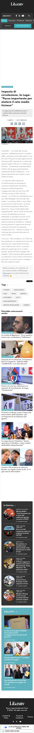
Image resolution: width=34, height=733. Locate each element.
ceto (18, 297)
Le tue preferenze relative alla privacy (19, 727)
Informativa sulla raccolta (10, 731)
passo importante (9, 301)
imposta (23, 293)
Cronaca (8, 26)
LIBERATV (10, 120)
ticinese (6, 289)
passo (14, 293)
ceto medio (7, 297)
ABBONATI (7, 16)
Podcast (20, 21)
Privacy (30, 717)
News (4, 21)
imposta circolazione (11, 305)
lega (5, 293)
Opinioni (11, 21)
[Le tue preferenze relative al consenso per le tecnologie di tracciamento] (3, 731)
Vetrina (28, 21)
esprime (26, 305)
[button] (13, 722)
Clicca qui (7, 273)
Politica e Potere (23, 26)
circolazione (19, 289)
